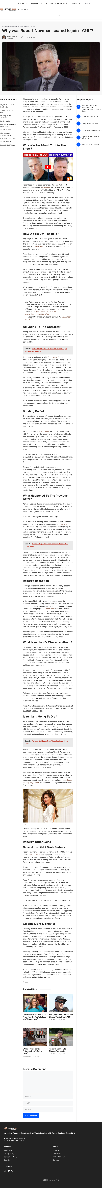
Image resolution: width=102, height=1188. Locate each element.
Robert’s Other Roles (6, 142)
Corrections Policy (10, 1157)
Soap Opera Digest (55, 357)
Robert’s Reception (6, 130)
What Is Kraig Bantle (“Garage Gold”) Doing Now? (32, 1051)
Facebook (46, 187)
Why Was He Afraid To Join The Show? (7, 106)
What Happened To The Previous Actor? (8, 125)
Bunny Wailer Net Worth (90, 123)
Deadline (63, 524)
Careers (56, 1160)
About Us (56, 1151)
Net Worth (22, 9)
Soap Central (40, 246)
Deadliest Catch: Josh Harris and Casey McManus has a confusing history (91, 108)
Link (27, 37)
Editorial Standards (59, 1157)
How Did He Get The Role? (6, 111)
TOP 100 (21, 3)
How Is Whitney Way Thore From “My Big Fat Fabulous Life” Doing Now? (34, 1017)
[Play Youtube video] (48, 167)
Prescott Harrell (34, 855)
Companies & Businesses (55, 3)
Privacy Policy (9, 1154)
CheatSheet (49, 609)
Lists (86, 3)
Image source (27, 824)
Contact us (57, 1154)
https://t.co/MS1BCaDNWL (45, 311)
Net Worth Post (54, 1180)
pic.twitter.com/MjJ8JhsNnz (37, 314)
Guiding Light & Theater (7, 145)
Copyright (7, 1160)
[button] (59, 15)
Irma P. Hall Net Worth (89, 117)
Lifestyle (75, 3)
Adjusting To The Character (5, 117)
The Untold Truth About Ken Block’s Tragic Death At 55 (61, 1016)
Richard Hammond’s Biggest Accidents (57, 1050)
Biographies (35, 3)
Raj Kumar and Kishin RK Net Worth (90, 137)
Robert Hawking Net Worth (91, 131)
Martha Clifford (12, 37)
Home (4, 26)
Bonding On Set (5, 121)
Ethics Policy (8, 1151)
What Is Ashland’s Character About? (5, 134)
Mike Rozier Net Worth (90, 145)
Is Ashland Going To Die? (8, 138)
